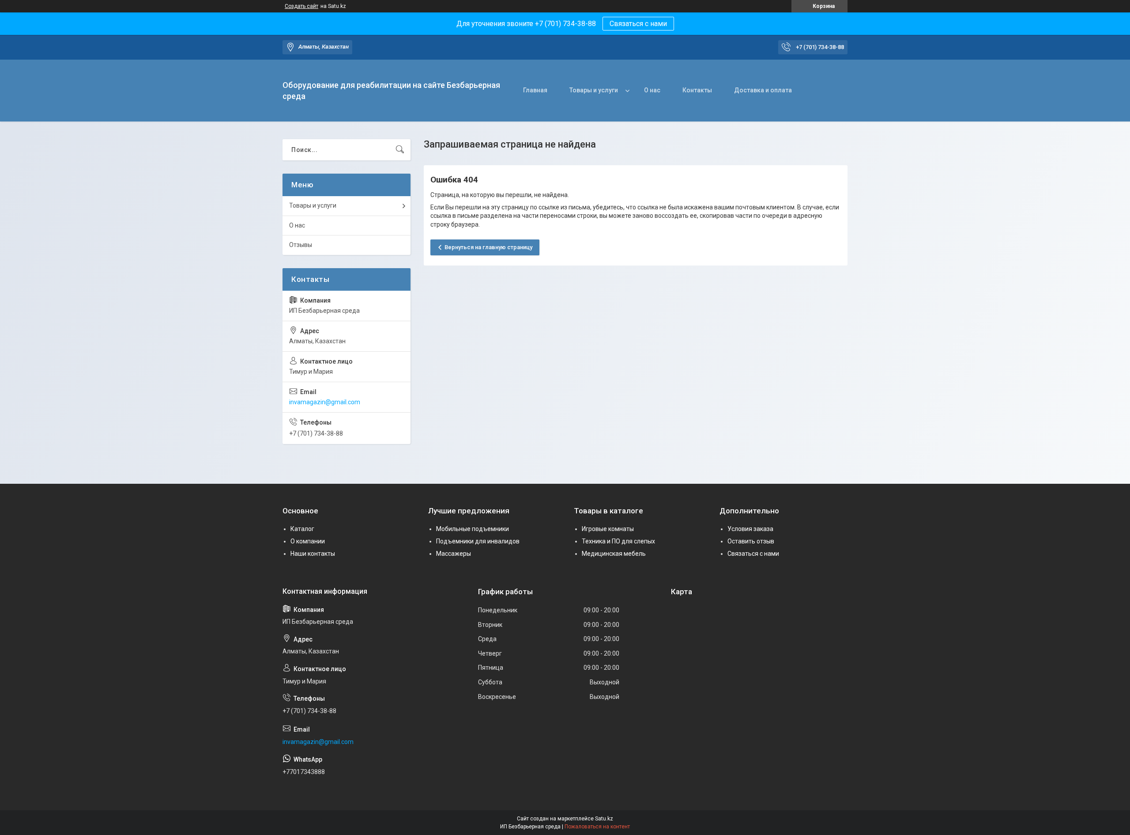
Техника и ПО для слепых (618, 541)
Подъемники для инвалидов (478, 541)
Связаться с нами (638, 23)
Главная (535, 90)
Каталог (302, 528)
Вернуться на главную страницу (488, 247)
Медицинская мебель (614, 553)
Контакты (697, 90)
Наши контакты (312, 553)
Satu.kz (604, 819)
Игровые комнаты (608, 528)
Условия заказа (750, 528)
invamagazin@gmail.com (324, 402)
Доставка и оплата (763, 90)
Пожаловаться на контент (597, 827)
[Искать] (400, 149)
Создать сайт (301, 6)
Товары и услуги (593, 90)
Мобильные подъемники (472, 528)
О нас (652, 90)
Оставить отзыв (750, 541)
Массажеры (453, 553)
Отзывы (300, 244)
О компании (307, 541)
